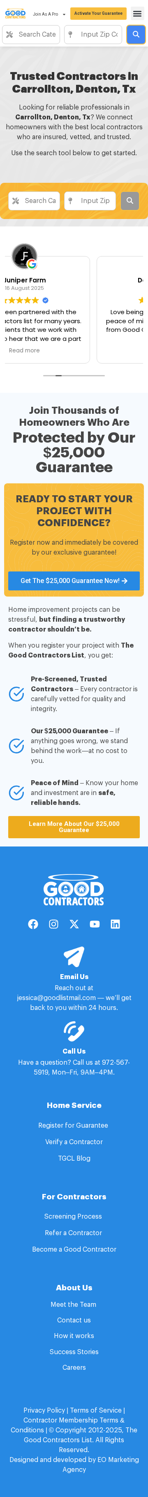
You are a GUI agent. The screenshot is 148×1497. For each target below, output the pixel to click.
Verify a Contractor (74, 1142)
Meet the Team (74, 1304)
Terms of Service (96, 1410)
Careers (74, 1367)
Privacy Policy (44, 1410)
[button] (137, 13)
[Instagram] (53, 924)
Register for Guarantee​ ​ (74, 1125)
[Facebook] (33, 924)
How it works (74, 1336)
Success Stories (74, 1352)
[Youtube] (94, 924)
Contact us (74, 1320)
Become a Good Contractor (74, 1249)
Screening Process (74, 1216)
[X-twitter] (74, 924)
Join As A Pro (45, 14)
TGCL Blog (74, 1158)
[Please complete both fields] (136, 34)
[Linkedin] (115, 924)
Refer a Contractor (74, 1233)
